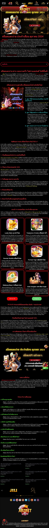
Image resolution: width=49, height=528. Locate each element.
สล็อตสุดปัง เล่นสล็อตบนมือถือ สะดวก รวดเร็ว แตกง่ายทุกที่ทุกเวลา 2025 (11, 472)
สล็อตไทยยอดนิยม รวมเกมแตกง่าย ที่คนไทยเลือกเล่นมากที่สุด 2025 (35, 480)
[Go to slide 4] (20, 495)
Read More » (3, 468)
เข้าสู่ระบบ (39, 9)
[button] (2, 490)
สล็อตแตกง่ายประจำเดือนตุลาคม (8, 380)
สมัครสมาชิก (44, 9)
